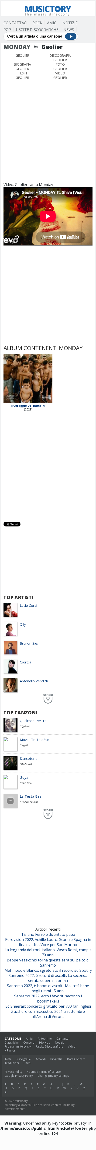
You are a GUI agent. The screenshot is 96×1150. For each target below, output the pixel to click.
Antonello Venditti (34, 681)
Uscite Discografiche (37, 29)
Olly (23, 624)
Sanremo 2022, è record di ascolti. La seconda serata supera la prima (48, 978)
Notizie (70, 22)
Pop (7, 29)
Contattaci (15, 22)
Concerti (28, 1043)
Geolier (22, 55)
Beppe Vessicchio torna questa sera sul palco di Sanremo (48, 962)
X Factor (10, 1050)
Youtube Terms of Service (44, 1072)
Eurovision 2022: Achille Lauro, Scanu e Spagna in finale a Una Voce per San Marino (48, 942)
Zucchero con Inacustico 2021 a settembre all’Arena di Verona (48, 1014)
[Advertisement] (48, 130)
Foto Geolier (60, 66)
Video (71, 1046)
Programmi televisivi (18, 1046)
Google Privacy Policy (19, 1076)
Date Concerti (76, 1059)
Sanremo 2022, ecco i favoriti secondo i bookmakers (48, 998)
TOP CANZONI (20, 712)
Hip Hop (44, 1043)
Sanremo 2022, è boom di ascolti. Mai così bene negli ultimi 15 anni (48, 988)
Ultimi (27, 1063)
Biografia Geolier (22, 66)
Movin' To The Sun (34, 739)
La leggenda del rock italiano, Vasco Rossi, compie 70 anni (48, 952)
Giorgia (25, 662)
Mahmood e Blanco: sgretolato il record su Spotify (48, 970)
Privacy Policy (13, 1072)
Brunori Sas (29, 643)
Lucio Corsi (28, 605)
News (68, 29)
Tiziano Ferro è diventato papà (48, 934)
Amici (52, 22)
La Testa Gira (30, 796)
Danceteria (28, 758)
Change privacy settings (53, 1076)
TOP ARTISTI (18, 597)
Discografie (23, 1059)
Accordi (40, 1059)
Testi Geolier (22, 75)
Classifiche (12, 1043)
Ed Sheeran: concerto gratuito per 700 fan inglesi (48, 1006)
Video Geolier (60, 75)
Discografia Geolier (60, 57)
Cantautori (63, 1039)
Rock (37, 22)
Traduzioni (12, 1063)
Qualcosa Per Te (33, 720)
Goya (24, 777)
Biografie (56, 1059)
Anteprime (45, 1039)
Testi (8, 1059)
